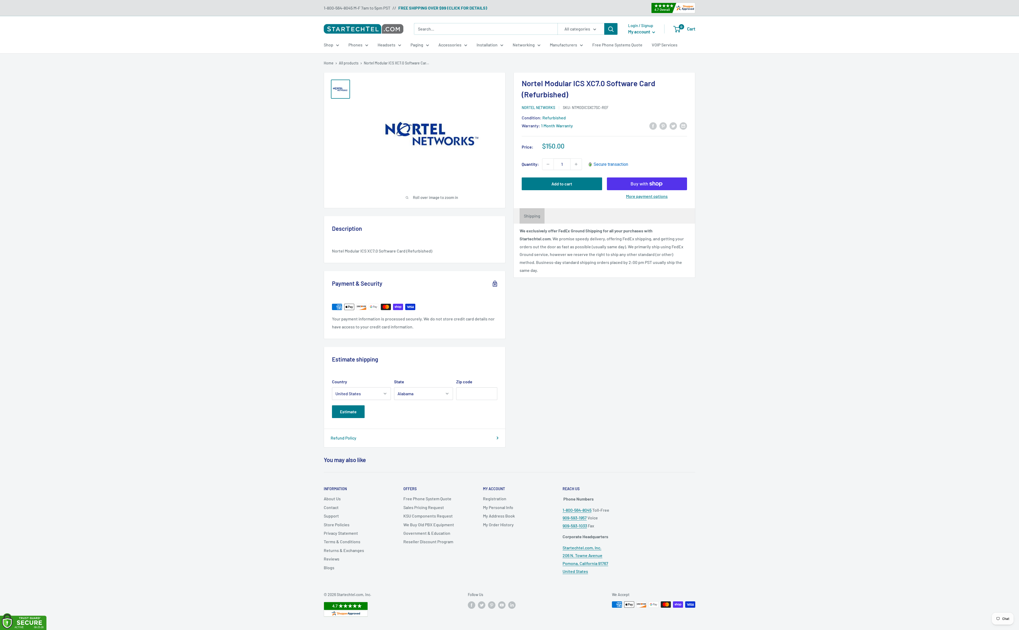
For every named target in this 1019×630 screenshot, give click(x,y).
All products (349, 63)
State (399, 381)
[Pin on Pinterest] (663, 125)
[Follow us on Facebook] (471, 605)
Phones (355, 44)
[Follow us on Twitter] (481, 605)
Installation (487, 44)
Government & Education (426, 533)
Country (339, 381)
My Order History (498, 524)
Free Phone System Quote (427, 498)
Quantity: (530, 164)
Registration (494, 498)
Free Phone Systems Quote (617, 44)
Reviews (331, 558)
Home (329, 63)
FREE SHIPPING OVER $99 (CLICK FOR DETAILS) (442, 7)
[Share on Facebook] (653, 125)
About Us (332, 498)
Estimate (348, 411)
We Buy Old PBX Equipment (428, 524)
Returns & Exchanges (344, 550)
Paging (417, 44)
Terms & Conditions (342, 541)
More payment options (647, 196)
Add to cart (561, 183)
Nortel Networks (538, 107)
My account (639, 31)
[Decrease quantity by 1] (548, 164)
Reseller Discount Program (428, 541)
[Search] (611, 29)
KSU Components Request (428, 515)
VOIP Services (664, 44)
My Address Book (499, 515)
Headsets (386, 44)
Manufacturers (563, 44)
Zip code (464, 381)
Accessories (449, 44)
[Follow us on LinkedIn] (512, 605)
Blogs (329, 567)
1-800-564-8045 (577, 509)
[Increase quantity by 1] (576, 164)
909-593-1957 (575, 517)
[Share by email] (683, 125)
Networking (524, 44)
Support (331, 515)
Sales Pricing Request (423, 507)
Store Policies (336, 524)
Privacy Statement (341, 533)
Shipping (532, 215)
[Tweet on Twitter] (673, 125)
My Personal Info (498, 507)
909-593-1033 (575, 525)
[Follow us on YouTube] (502, 605)
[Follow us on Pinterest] (491, 605)
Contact (331, 507)
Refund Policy (343, 437)
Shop (328, 44)
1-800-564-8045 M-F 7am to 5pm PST (357, 7)
